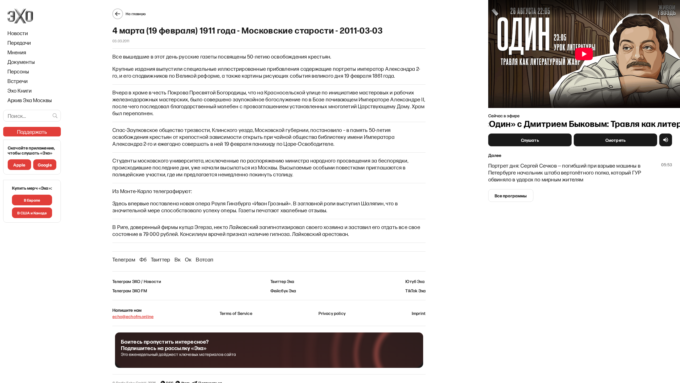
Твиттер (160, 259)
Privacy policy (332, 313)
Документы (21, 61)
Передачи (19, 42)
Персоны (18, 71)
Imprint (419, 313)
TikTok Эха (415, 290)
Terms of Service (236, 313)
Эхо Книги (19, 90)
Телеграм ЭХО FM (129, 290)
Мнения (16, 52)
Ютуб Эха (414, 281)
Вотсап (204, 259)
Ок (188, 259)
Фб (143, 259)
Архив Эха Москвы (29, 100)
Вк (178, 259)
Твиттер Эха (282, 281)
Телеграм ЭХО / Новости (136, 281)
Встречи (17, 80)
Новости (17, 33)
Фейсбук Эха (283, 290)
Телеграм (123, 259)
